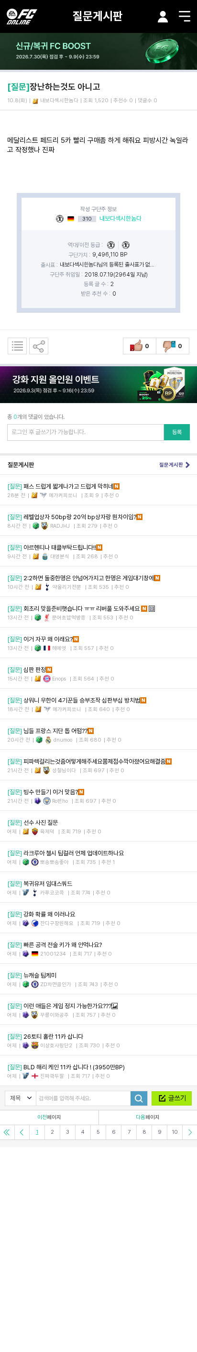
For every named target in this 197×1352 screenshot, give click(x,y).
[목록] (17, 346)
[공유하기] (39, 346)
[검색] (139, 1098)
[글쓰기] (172, 1098)
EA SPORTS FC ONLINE (22, 16)
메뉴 (184, 16)
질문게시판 (98, 16)
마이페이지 (163, 16)
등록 (177, 432)
